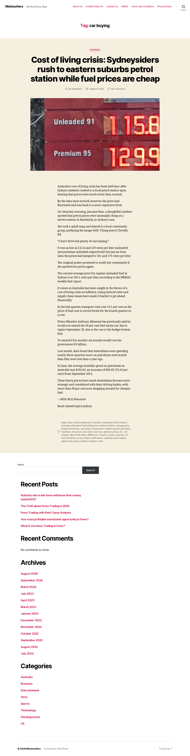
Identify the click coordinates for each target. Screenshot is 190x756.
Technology (28, 710)
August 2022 (29, 647)
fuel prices (77, 431)
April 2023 (27, 600)
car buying (85, 428)
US (22, 723)
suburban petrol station (115, 438)
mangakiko (76, 89)
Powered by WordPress (56, 748)
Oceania (103, 435)
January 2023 (30, 613)
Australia (96, 422)
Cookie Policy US (94, 6)
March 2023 (28, 607)
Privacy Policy (164, 6)
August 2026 (29, 573)
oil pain (111, 435)
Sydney (83, 441)
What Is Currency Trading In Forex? (43, 526)
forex (24, 697)
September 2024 (32, 580)
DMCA (124, 6)
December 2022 (31, 620)
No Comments (118, 89)
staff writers (97, 438)
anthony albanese (82, 422)
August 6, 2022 (96, 89)
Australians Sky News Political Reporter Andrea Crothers (88, 425)
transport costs (95, 441)
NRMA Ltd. (93, 435)
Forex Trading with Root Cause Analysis (46, 512)
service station (83, 438)
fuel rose (98, 431)
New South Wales (78, 435)
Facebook (66, 431)
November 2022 (31, 627)
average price (122, 425)
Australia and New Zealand (114, 422)
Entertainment (30, 690)
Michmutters (14, 6)
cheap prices (97, 428)
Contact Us (112, 6)
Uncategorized (30, 717)
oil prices (120, 435)
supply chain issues (70, 441)
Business (95, 50)
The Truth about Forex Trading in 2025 (45, 506)
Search (20, 464)
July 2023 (27, 593)
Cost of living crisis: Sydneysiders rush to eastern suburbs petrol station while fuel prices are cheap (95, 69)
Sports (25, 703)
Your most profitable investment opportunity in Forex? (55, 519)
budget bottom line (70, 428)
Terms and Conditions (142, 6)
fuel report (88, 431)
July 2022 (27, 653)
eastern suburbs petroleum (117, 428)
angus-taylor (67, 422)
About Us (77, 6)
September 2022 (32, 640)
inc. (121, 431)
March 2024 (28, 587)
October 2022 (30, 633)
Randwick (70, 438)
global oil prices (111, 431)
